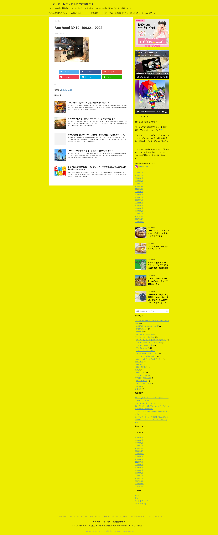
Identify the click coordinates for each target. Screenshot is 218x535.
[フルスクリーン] (166, 112)
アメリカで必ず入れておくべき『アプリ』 (151, 340)
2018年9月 (139, 192)
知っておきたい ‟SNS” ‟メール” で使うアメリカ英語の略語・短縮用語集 (158, 265)
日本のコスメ (141, 372)
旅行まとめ (139, 362)
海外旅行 (139, 364)
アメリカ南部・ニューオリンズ (146, 353)
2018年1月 (139, 214)
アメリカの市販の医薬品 (145, 345)
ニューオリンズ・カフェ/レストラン (149, 359)
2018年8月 (139, 194)
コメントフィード (141, 501)
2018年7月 (139, 197)
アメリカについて (142, 348)
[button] (152, 96)
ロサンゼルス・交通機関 (113, 13)
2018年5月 (139, 203)
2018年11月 (139, 186)
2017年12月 (139, 216)
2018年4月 (139, 205)
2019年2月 (139, 178)
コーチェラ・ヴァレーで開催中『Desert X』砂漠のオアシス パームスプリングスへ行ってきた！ (158, 299)
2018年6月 (139, 200)
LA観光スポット (76, 13)
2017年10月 (139, 222)
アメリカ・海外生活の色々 (131, 13)
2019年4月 (139, 173)
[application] (152, 97)
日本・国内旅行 (141, 367)
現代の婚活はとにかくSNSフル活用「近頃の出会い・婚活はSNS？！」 (97, 135)
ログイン (138, 495)
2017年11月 (139, 219)
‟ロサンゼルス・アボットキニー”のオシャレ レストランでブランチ (158, 233)
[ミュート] (162, 112)
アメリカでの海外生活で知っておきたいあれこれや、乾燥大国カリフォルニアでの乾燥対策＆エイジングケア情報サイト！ (109, 526)
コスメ (137, 370)
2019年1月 (139, 181)
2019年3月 (139, 175)
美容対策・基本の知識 (143, 378)
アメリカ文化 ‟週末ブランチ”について (158, 248)
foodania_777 (143, 166)
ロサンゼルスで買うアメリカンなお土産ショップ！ (88, 103)
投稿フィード (140, 498)
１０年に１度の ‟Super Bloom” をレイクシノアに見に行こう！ (158, 281)
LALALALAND (66, 90)
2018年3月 (139, 208)
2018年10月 (139, 189)
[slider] (150, 111)
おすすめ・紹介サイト (149, 13)
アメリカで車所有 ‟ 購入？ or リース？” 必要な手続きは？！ (92, 119)
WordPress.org (140, 504)
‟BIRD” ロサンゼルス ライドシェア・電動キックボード (90, 151)
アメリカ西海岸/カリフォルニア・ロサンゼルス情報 (58, 13)
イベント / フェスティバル (145, 351)
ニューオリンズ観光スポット (146, 356)
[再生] (138, 112)
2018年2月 (139, 211)
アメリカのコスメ (142, 375)
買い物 (138, 386)
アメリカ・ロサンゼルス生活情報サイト (73, 4)
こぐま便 (138, 389)
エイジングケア (141, 381)
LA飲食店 (94, 13)
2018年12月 (139, 183)
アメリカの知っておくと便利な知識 (149, 342)
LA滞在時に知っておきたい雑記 (147, 326)
